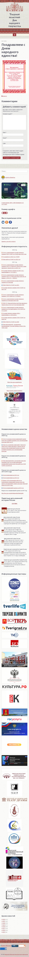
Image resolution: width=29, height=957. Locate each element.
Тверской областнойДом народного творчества (14, 19)
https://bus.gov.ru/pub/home (14, 382)
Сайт (4, 143)
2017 (4, 928)
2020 (4, 923)
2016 (4, 930)
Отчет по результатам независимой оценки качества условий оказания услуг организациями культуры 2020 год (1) (14, 440)
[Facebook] (10, 222)
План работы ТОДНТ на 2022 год (11, 259)
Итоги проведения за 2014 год (11, 478)
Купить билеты (10, 177)
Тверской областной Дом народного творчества (16, 954)
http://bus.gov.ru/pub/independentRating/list (12, 493)
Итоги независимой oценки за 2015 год (13, 488)
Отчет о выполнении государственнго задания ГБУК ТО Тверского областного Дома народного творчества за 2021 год (14, 266)
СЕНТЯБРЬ (14, 503)
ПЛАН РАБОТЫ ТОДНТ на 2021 (11, 285)
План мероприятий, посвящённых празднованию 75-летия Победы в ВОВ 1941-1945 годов (14, 326)
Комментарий (7, 114)
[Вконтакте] (3, 222)
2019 (4, 925)
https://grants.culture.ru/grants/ (14, 390)
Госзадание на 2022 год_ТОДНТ (11, 257)
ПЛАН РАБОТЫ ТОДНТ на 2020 (11, 322)
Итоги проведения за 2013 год (11, 475)
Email (5, 138)
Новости (5, 96)
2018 (4, 926)
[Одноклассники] (7, 222)
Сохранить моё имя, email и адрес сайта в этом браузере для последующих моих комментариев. (13, 152)
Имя (4, 132)
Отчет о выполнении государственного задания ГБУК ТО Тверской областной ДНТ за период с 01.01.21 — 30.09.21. (14, 276)
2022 (4, 919)
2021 (4, 921)
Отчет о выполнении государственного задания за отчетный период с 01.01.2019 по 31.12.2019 (13, 309)
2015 (4, 932)
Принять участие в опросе (9, 241)
